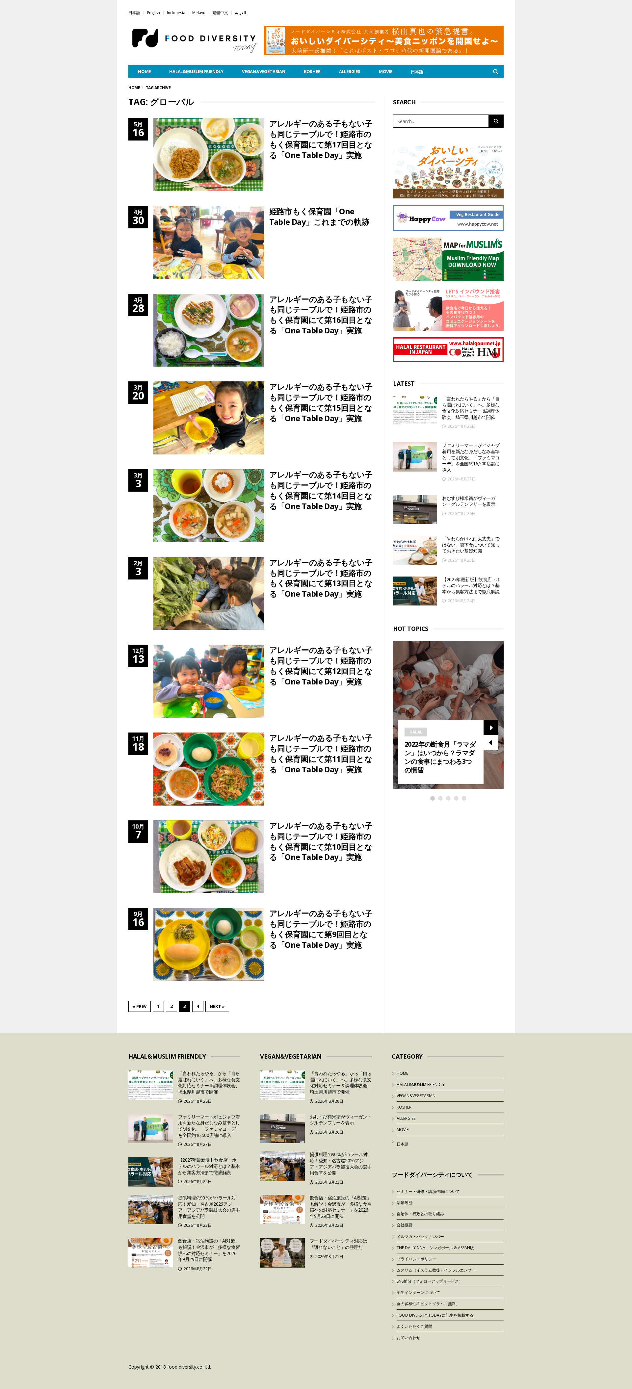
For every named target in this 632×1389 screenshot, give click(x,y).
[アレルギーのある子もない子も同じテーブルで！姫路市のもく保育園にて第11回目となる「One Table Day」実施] (208, 769)
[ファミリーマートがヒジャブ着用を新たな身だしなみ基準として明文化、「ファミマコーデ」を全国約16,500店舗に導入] (415, 457)
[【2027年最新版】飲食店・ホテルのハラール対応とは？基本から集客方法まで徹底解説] (415, 591)
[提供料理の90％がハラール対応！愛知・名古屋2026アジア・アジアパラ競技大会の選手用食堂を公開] (150, 1209)
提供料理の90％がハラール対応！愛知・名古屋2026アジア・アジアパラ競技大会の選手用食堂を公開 (209, 1207)
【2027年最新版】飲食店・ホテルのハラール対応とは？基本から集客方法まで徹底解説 (471, 585)
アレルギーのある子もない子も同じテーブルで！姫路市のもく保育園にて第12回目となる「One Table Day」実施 (321, 665)
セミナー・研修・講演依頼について (428, 1191)
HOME (144, 71)
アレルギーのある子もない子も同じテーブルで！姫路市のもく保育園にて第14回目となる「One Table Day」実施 (321, 490)
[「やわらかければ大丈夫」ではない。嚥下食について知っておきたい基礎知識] (415, 550)
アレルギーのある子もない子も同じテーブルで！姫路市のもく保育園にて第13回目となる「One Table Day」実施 (321, 578)
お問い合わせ (408, 1337)
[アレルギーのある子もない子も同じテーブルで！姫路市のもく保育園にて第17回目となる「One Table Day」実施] (208, 154)
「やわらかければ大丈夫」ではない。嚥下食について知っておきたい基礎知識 (470, 544)
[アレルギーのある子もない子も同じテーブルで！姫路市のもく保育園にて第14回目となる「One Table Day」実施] (208, 505)
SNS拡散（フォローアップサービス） (430, 1281)
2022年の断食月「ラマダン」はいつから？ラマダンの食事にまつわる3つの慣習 (440, 757)
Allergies (349, 71)
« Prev (139, 1006)
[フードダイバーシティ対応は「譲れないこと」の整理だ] (282, 1253)
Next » (217, 1006)
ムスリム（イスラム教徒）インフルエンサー (436, 1270)
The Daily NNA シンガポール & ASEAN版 (435, 1247)
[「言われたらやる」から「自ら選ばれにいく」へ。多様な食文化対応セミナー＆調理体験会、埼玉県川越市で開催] (415, 410)
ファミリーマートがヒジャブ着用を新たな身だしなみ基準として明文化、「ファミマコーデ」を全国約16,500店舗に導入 (470, 457)
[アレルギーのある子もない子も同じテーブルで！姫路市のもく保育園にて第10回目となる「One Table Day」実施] (208, 856)
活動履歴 (404, 1202)
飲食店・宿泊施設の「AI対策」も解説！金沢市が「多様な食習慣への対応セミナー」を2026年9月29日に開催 (209, 1250)
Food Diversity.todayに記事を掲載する (435, 1315)
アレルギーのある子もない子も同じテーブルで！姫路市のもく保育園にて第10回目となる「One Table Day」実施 (321, 841)
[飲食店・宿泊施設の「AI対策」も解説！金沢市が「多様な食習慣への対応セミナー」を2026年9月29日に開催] (150, 1253)
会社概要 (404, 1225)
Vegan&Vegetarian (263, 71)
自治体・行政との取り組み (420, 1214)
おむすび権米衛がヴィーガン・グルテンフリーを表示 (468, 501)
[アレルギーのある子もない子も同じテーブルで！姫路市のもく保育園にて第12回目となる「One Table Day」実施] (208, 681)
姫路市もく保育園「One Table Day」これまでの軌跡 (319, 216)
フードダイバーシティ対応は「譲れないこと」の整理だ (338, 1244)
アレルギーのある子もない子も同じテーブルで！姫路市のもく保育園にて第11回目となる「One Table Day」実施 (321, 753)
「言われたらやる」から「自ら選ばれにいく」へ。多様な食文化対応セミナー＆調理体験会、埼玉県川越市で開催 (470, 408)
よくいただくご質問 (414, 1326)
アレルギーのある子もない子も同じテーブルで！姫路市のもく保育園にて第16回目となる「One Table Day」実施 (321, 315)
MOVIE (385, 71)
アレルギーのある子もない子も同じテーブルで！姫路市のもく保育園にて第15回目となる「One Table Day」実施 (321, 402)
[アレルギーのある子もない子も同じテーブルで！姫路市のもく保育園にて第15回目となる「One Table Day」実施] (208, 417)
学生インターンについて (418, 1292)
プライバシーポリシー (416, 1259)
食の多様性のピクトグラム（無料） (428, 1303)
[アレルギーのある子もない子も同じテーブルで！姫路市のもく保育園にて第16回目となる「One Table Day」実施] (208, 330)
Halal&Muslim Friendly (196, 71)
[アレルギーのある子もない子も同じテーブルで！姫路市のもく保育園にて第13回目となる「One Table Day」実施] (208, 593)
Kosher (312, 71)
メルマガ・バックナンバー (420, 1236)
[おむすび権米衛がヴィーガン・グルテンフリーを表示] (415, 510)
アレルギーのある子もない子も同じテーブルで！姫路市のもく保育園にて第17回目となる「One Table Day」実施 (321, 139)
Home (134, 87)
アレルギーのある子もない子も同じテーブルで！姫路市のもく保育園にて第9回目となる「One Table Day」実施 (321, 929)
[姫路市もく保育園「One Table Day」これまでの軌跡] (208, 242)
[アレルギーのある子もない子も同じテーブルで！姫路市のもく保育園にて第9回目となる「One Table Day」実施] (208, 944)
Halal (415, 732)
